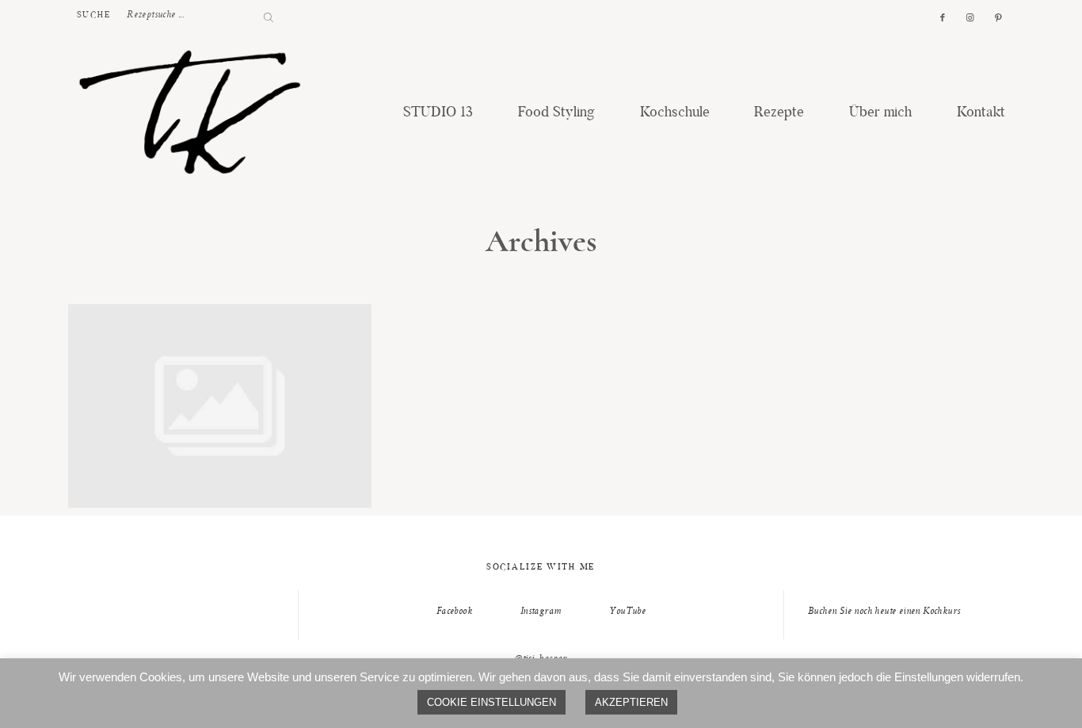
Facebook (454, 612)
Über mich (880, 113)
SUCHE (94, 15)
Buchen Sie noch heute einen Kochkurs (884, 612)
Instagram (541, 612)
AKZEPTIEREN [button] (631, 702)
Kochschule (675, 113)
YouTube (627, 612)
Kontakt (981, 113)
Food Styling (556, 113)
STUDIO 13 (438, 113)
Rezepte (779, 113)
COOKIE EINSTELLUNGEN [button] (491, 702)
